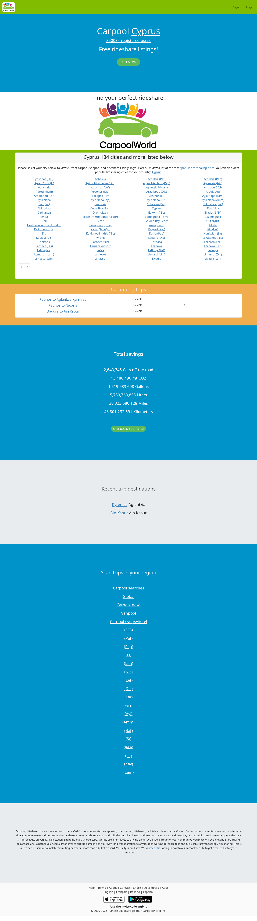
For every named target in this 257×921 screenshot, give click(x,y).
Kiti (44, 233)
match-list (221, 848)
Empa (44, 217)
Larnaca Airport (100, 246)
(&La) (128, 747)
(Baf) (128, 730)
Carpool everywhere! (128, 621)
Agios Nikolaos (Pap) (156, 183)
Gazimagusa (213, 217)
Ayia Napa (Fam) (212, 196)
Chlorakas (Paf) (213, 204)
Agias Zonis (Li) (44, 183)
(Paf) (128, 638)
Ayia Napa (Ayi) (100, 200)
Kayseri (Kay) (156, 229)
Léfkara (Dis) (156, 238)
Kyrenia (100, 238)
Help (92, 888)
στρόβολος (156, 225)
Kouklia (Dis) (44, 238)
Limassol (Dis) (213, 254)
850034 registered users (128, 40)
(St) (128, 738)
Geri (44, 221)
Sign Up (238, 7)
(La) (128, 755)
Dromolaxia (100, 212)
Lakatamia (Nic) (213, 238)
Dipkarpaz (44, 212)
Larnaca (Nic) (100, 242)
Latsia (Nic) (44, 250)
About (113, 888)
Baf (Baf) (44, 204)
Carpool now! (129, 604)
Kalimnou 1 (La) (44, 229)
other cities (155, 848)
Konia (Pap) (156, 233)
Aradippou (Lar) (44, 196)
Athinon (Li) (156, 196)
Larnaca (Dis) (44, 246)
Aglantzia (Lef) (100, 187)
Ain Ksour (119, 512)
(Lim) (128, 663)
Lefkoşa (213, 250)
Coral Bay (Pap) (100, 208)
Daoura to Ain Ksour (63, 311)
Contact (125, 888)
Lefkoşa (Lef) (156, 250)
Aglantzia (44, 187)
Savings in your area (128, 429)
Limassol (100, 259)
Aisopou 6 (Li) (213, 187)
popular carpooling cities (197, 168)
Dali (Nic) (213, 208)
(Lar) (128, 696)
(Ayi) (129, 713)
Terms (102, 888)
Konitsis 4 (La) (213, 233)
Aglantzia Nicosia (156, 187)
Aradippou (213, 192)
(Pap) (128, 646)
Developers (151, 888)
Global (128, 596)
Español (148, 892)
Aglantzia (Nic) (212, 183)
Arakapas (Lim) (100, 196)
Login (250, 7)
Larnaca (156, 242)
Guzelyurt (212, 221)
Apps (165, 888)
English (108, 892)
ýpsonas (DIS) (44, 179)
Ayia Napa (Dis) (156, 200)
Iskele (213, 225)
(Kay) (128, 763)
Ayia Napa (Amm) (213, 200)
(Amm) (128, 722)
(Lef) (128, 680)
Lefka (100, 250)
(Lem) (128, 772)
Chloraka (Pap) (156, 204)
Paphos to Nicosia (62, 305)
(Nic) (128, 671)
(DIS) (128, 629)
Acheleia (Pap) (213, 179)
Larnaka (156, 246)
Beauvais (100, 204)
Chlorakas (44, 208)
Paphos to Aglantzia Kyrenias (63, 299)
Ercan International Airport (100, 217)
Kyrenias (119, 504)
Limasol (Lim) (156, 254)
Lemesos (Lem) (44, 254)
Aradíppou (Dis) (156, 192)
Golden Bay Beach (157, 221)
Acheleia (100, 179)
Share (137, 888)
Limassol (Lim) (44, 259)
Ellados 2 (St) (212, 212)
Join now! (128, 62)
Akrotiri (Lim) (44, 192)
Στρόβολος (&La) (100, 225)
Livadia (156, 259)
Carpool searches (128, 588)
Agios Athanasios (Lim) (100, 183)
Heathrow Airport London (44, 225)
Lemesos (100, 254)
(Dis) (128, 688)
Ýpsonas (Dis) (100, 192)
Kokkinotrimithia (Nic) (100, 233)
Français (121, 892)
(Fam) (128, 705)
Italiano (135, 892)
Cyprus (145, 31)
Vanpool (128, 613)
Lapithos (44, 242)
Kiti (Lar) (212, 229)
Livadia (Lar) (213, 259)
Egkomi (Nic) (156, 212)
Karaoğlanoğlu (100, 229)
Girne (100, 221)
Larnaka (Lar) (213, 246)
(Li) (128, 655)
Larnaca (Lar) (212, 242)
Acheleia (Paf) (157, 179)
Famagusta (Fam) (156, 217)
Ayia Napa (44, 200)
